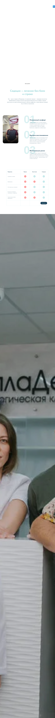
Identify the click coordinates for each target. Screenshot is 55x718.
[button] (43, 203)
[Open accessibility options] (54, 6)
